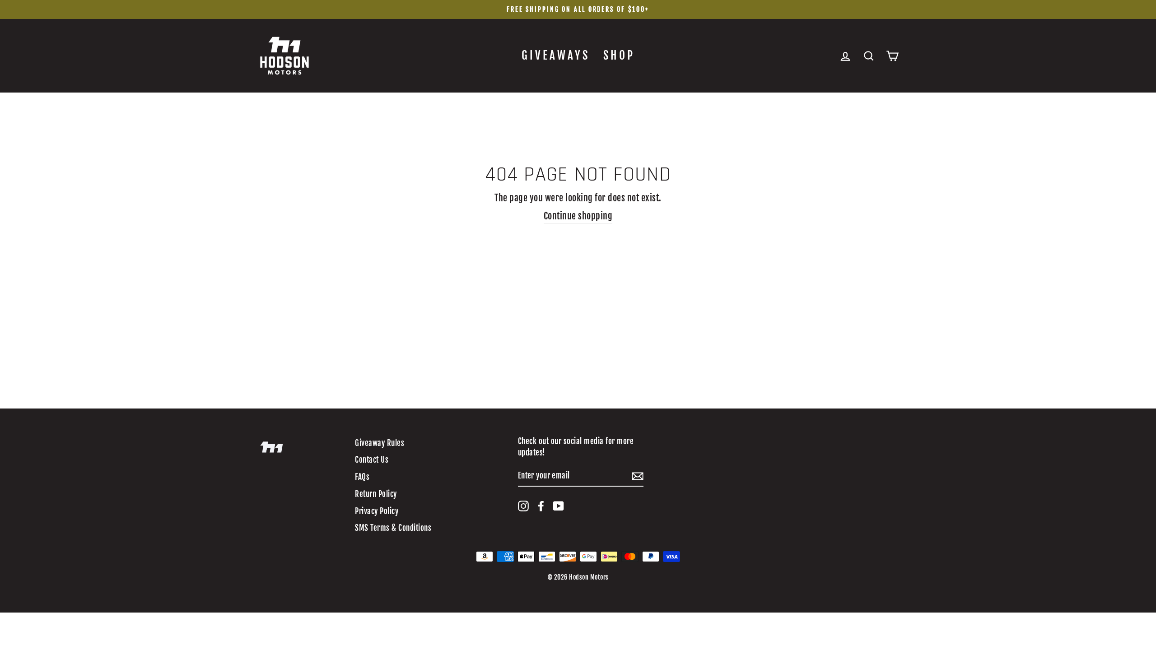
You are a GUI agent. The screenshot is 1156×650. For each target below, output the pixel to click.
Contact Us (371, 459)
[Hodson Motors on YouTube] (558, 506)
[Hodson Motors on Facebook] (541, 506)
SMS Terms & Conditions (393, 528)
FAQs (362, 477)
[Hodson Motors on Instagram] (523, 506)
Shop (619, 55)
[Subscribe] (637, 476)
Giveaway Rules (379, 443)
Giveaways (556, 55)
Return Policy (376, 494)
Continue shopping (578, 216)
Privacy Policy (376, 511)
